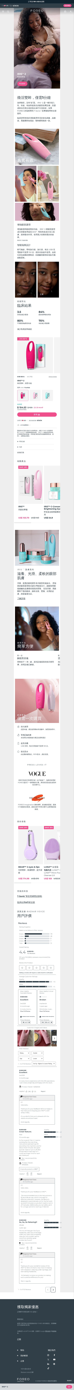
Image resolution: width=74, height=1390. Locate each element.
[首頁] (37, 11)
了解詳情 (21, 598)
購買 (69, 1387)
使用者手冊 (20, 452)
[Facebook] (54, 1355)
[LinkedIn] (48, 1364)
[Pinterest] (54, 1364)
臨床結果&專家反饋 (26, 902)
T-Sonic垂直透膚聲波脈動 (29, 896)
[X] (48, 1360)
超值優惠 (67, 5)
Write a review (53, 376)
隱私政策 (48, 1331)
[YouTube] (54, 1360)
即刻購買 (22, 84)
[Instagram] (48, 1355)
